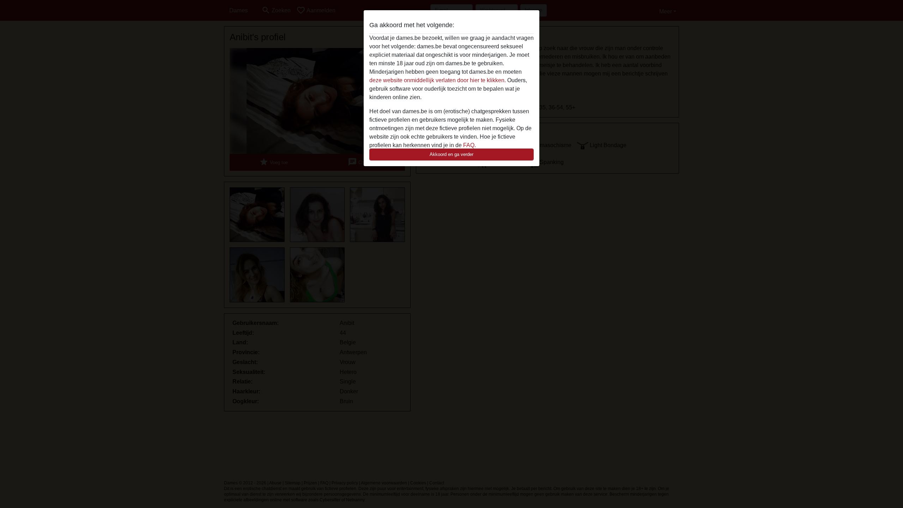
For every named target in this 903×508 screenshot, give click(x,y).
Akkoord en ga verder (451, 154)
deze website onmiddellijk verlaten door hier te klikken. (437, 80)
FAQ (468, 145)
